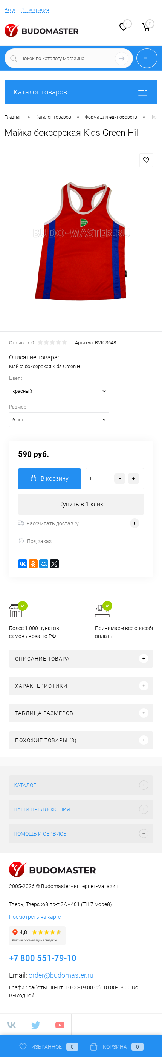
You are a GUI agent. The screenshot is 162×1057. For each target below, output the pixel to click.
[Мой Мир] (43, 563)
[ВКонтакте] (22, 563)
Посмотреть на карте (35, 917)
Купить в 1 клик (81, 504)
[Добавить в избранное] (146, 160)
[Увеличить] (81, 241)
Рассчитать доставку (52, 523)
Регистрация (35, 9)
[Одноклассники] (33, 563)
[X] (54, 563)
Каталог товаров (40, 92)
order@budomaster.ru (61, 975)
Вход (10, 9)
